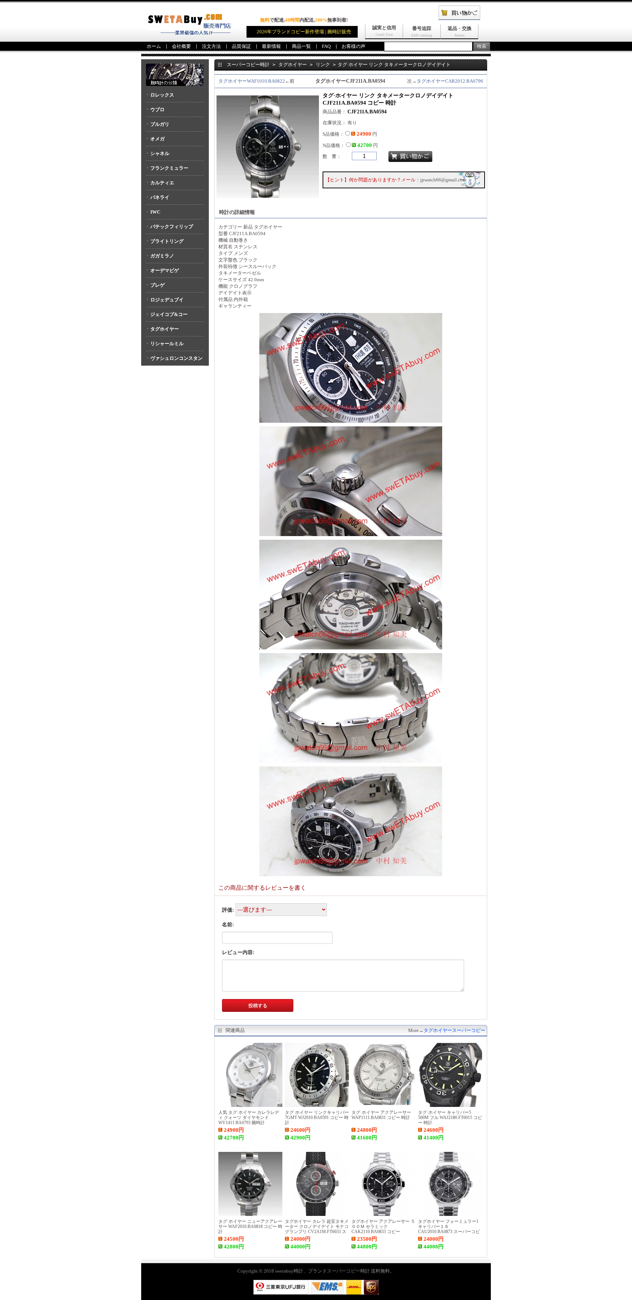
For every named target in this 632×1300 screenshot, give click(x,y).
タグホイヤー (164, 329)
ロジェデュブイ (167, 299)
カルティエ (162, 182)
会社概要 (181, 46)
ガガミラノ (162, 256)
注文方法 (211, 46)
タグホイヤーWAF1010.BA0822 (251, 81)
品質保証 (241, 46)
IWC (155, 212)
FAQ (326, 46)
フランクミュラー (169, 168)
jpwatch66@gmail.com (443, 179)
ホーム (154, 46)
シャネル (159, 153)
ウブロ (157, 109)
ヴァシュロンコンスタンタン (174, 360)
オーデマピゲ (164, 270)
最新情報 (271, 46)
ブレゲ (157, 285)
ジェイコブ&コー (169, 314)
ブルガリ (159, 124)
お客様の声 (353, 46)
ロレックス (162, 95)
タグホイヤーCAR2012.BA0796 (450, 81)
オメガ (157, 139)
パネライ (159, 197)
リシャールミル (167, 343)
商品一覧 (301, 46)
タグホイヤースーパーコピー (454, 1030)
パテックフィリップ (171, 226)
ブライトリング (167, 241)
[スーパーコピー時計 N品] (188, 33)
